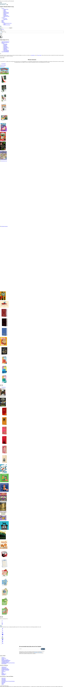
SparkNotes (5, 48)
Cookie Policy (33, 55)
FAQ (2, 672)
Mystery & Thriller (6, 13)
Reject (3, 57)
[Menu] (1, 2)
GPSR (3, 684)
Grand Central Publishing (5, 51)
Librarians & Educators (5, 668)
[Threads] (2, 642)
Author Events (5, 19)
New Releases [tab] (4, 63)
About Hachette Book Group (7, 23)
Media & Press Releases (6, 24)
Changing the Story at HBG (5, 661)
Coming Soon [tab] (4, 387)
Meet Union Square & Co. (5, 42)
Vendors (3, 673)
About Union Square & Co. (5, 41)
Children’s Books (5, 9)
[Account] (1, 34)
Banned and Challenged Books (6, 660)
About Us (3, 22)
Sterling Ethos (5, 49)
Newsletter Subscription (5, 659)
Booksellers (3, 674)
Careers (3, 670)
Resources (1, 665)
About (1, 655)
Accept (1, 57)
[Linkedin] (2, 638)
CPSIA (3, 683)
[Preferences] (1, 30)
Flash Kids (4, 45)
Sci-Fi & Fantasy (5, 15)
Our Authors (5, 18)
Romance (4, 14)
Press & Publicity (4, 663)
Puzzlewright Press (6, 47)
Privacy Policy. (39, 55)
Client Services (4, 667)
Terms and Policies (2, 676)
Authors (3, 17)
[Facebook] (2, 629)
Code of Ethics (4, 680)
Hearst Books (5, 46)
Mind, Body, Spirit (6, 12)
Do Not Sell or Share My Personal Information (8, 681)
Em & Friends (5, 44)
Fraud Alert (3, 682)
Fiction (4, 10)
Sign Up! (2, 29)
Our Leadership (4, 658)
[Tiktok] (2, 636)
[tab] (32, 53)
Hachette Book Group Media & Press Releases (8, 662)
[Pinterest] (2, 640)
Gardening (4, 11)
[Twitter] (2, 631)
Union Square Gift (6, 50)
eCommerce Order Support (5, 669)
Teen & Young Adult (6, 16)
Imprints (3, 21)
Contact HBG (4, 671)
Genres (3, 8)
